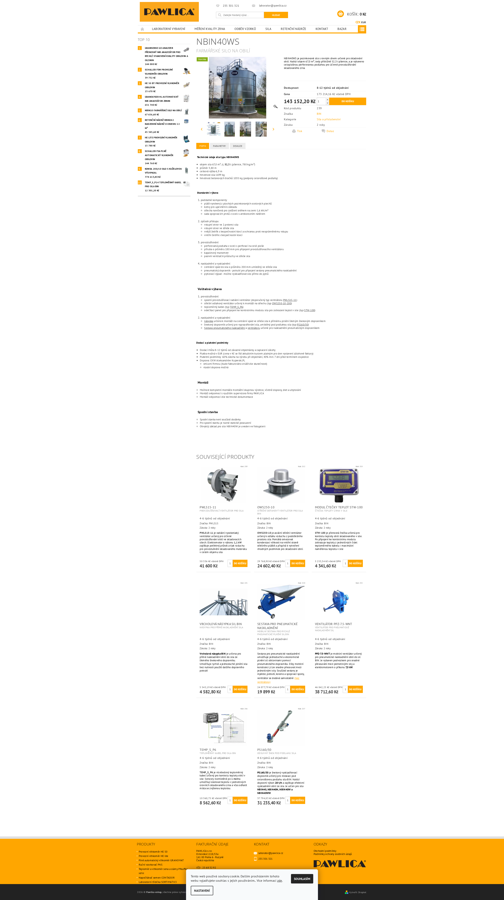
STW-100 (309, 310)
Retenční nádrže (293, 29)
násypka (208, 321)
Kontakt (322, 29)
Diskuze (237, 145)
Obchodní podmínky (325, 851)
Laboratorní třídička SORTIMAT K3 (158, 882)
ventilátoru (254, 328)
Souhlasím (302, 879)
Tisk (299, 131)
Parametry (219, 145)
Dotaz (330, 131)
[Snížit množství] (327, 103)
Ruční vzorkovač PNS (150, 864)
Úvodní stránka (142, 28)
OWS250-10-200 (281, 303)
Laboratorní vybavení (168, 29)
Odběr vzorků (245, 29)
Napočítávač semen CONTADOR (157, 877)
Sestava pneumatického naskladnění (224, 328)
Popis (202, 145)
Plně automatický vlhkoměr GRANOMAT (161, 860)
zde (279, 880)
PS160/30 (302, 324)
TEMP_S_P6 (236, 307)
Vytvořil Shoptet (357, 892)
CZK (358, 22)
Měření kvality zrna (210, 29)
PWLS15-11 (289, 300)
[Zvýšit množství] (327, 99)
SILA (268, 29)
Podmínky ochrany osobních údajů (333, 854)
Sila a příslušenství (329, 119)
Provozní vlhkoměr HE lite (153, 856)
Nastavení (202, 891)
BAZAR (341, 29)
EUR (363, 22)
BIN (319, 114)
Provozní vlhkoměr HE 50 (153, 851)
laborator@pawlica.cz (270, 853)
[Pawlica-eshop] (169, 12)
